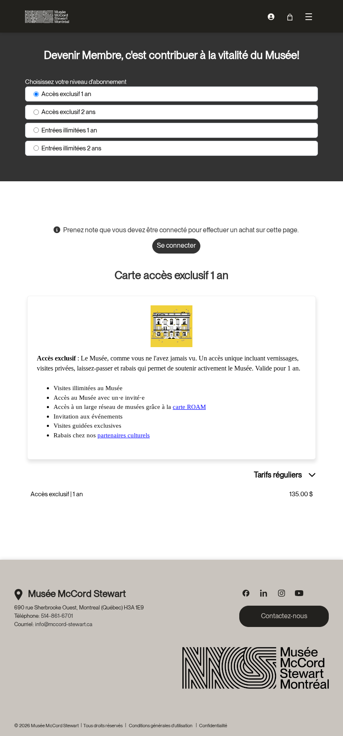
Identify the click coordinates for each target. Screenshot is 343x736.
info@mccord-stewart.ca (63, 624)
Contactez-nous (284, 616)
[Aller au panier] (289, 17)
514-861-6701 (57, 615)
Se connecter (176, 245)
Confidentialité (213, 725)
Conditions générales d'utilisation (160, 725)
